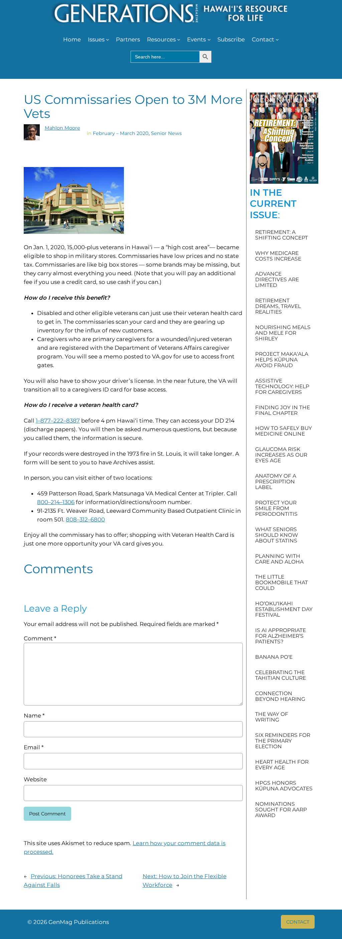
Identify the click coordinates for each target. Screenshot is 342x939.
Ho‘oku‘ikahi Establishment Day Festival (284, 609)
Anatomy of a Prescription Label (275, 481)
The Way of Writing (271, 717)
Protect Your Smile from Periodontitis (276, 508)
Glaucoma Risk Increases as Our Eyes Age (281, 454)
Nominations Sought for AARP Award (281, 809)
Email (33, 747)
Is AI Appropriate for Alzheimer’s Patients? (280, 635)
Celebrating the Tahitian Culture (280, 675)
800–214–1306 (55, 502)
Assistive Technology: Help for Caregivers (282, 386)
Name (34, 715)
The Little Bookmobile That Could (281, 582)
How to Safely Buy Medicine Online (283, 431)
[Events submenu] (209, 39)
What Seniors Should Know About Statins (276, 534)
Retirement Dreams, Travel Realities (278, 306)
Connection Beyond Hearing (280, 696)
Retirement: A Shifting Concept (281, 235)
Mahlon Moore (62, 128)
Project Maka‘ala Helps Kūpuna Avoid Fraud (281, 359)
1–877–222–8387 (58, 420)
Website (35, 779)
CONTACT (297, 922)
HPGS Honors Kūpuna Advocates (284, 785)
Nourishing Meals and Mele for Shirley (283, 332)
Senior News (166, 133)
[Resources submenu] (178, 39)
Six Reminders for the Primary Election (282, 740)
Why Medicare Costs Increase (278, 256)
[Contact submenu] (277, 39)
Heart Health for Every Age (282, 764)
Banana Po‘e (274, 657)
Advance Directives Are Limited (277, 279)
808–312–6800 (85, 519)
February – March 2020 (121, 133)
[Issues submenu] (107, 39)
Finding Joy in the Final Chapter (282, 410)
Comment (40, 638)
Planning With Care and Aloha (279, 559)
